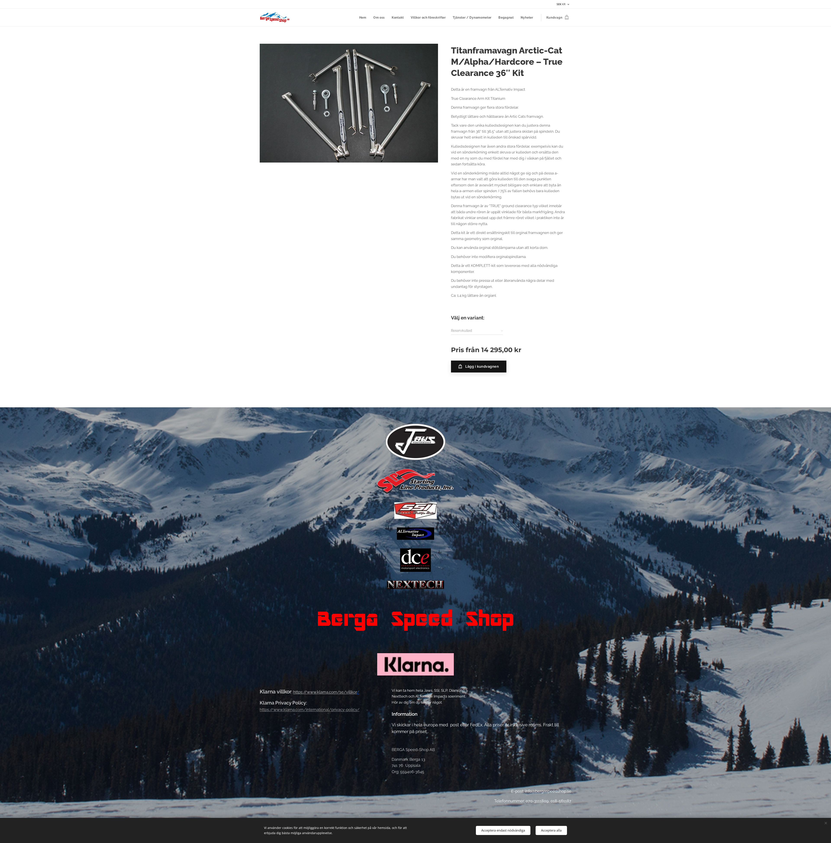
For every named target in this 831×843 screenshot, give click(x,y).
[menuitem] (364, 17)
